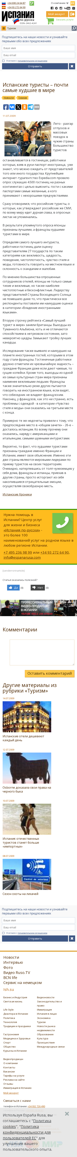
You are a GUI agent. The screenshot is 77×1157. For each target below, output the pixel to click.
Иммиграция (44, 1009)
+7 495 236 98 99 (18, 552)
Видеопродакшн (13, 1059)
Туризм (11, 28)
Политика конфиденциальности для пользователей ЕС (27, 1132)
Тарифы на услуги (13, 1075)
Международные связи (51, 1046)
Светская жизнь (12, 1001)
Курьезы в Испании (15, 1050)
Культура (42, 1038)
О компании (58, 3)
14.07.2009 (8, 698)
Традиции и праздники (17, 1026)
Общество (9, 1046)
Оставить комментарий (49, 673)
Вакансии (9, 1071)
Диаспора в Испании (15, 1013)
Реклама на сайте (14, 1079)
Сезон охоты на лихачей (20, 894)
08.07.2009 (8, 856)
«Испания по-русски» (22, 530)
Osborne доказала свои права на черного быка (27, 789)
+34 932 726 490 (36, 1106)
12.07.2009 (8, 749)
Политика (9, 1018)
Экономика (43, 1018)
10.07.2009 (8, 800)
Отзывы (8, 1083)
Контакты (9, 1067)
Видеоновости (45, 997)
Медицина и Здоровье (16, 1038)
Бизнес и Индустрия (15, 997)
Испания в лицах (47, 1013)
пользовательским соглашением (32, 60)
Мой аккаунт (11, 1093)
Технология (10, 1022)
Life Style (8, 1009)
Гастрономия (11, 1034)
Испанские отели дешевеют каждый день (23, 738)
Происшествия (46, 1042)
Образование (45, 1034)
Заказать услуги (64, 19)
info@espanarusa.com (22, 557)
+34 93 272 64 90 (16, 7)
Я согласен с (26, 60)
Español (72, 2)
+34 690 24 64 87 (16, 3)
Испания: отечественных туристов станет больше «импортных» (21, 842)
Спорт (7, 1042)
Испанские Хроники (17, 494)
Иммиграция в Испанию (17, 1088)
